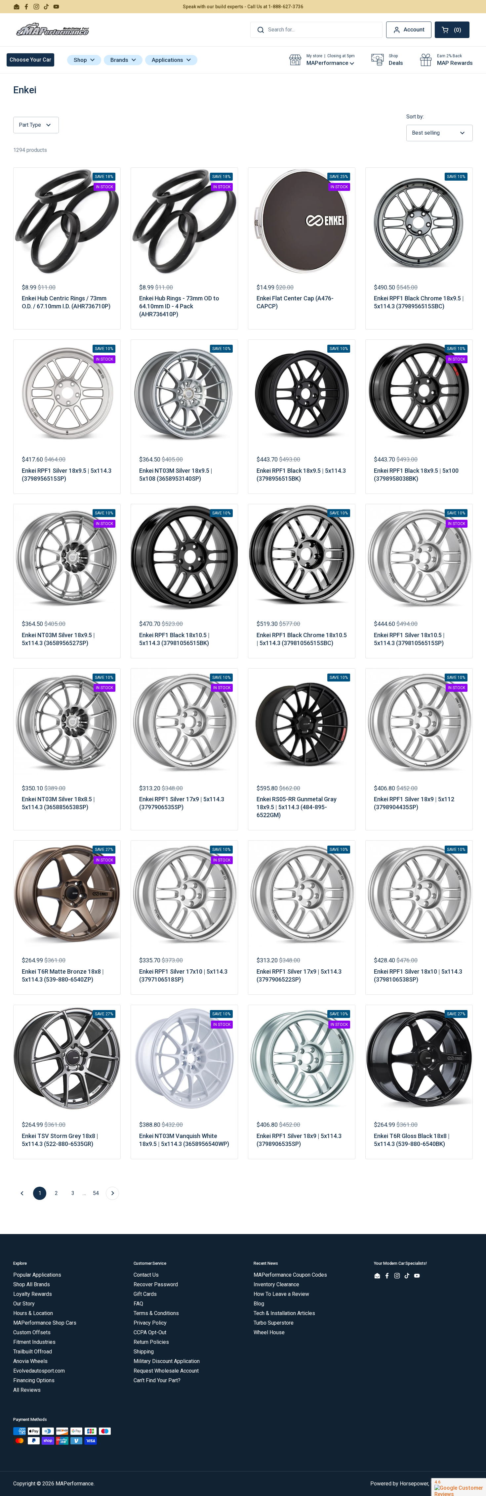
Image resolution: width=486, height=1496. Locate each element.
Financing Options (34, 1380)
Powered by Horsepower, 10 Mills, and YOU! (421, 1483)
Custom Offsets (32, 1332)
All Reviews (27, 1390)
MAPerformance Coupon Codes (290, 1275)
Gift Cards (145, 1294)
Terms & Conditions (156, 1313)
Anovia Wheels (30, 1361)
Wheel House (269, 1332)
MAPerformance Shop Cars (44, 1323)
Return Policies (151, 1342)
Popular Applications (37, 1275)
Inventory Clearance (276, 1284)
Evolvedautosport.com (39, 1371)
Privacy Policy (150, 1323)
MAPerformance (75, 1483)
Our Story (24, 1303)
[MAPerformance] (53, 30)
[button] (452, 30)
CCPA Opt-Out (150, 1332)
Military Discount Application (167, 1361)
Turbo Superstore (274, 1323)
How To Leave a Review (281, 1294)
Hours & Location (33, 1313)
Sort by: (415, 116)
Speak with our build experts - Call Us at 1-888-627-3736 (243, 6)
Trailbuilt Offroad (32, 1351)
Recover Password (156, 1284)
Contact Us (146, 1275)
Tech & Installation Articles (284, 1313)
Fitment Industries (34, 1342)
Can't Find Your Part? (157, 1380)
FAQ (138, 1303)
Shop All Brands (31, 1284)
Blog (259, 1303)
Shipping (144, 1351)
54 (97, 1193)
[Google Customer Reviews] (458, 1487)
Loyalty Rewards (32, 1294)
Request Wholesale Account (166, 1371)
